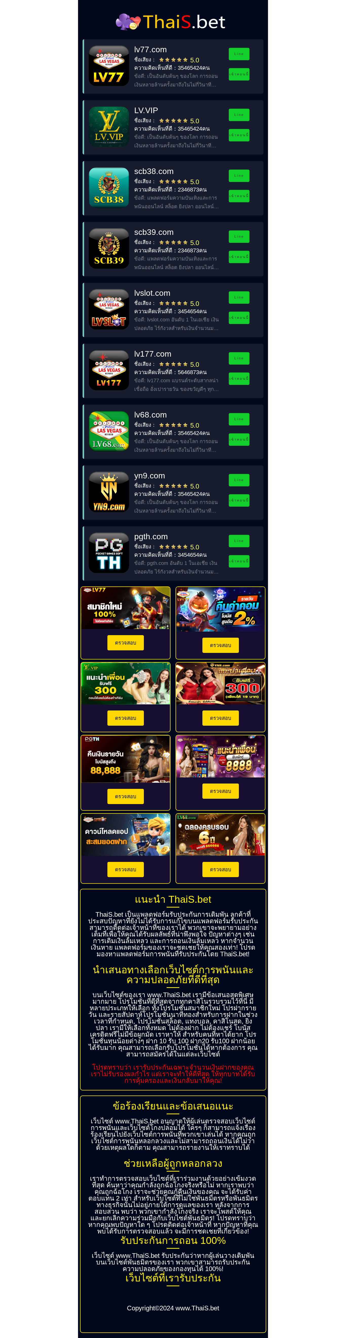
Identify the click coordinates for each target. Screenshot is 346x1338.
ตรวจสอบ (125, 643)
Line (239, 54)
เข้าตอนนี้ (239, 74)
